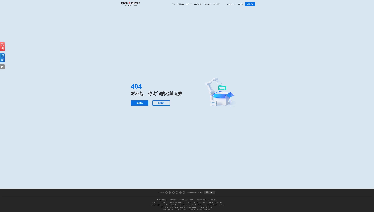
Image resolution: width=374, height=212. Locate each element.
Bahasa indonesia (212, 205)
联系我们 (161, 103)
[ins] (173, 192)
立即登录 (240, 4)
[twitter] (169, 192)
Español (173, 205)
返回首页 (140, 103)
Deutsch (182, 205)
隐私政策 (182, 207)
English (165, 205)
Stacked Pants (201, 202)
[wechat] (184, 192)
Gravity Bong (189, 202)
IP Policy (201, 207)
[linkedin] (177, 192)
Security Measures (192, 207)
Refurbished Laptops (175, 202)
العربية (223, 205)
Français (191, 205)
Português (200, 205)
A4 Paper (163, 202)
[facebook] (166, 192)
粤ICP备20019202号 (181, 210)
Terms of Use (164, 207)
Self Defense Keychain (215, 202)
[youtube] (180, 192)
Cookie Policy (209, 207)
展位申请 (250, 4)
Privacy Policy (174, 207)
